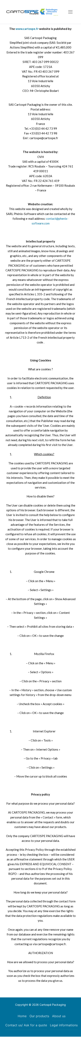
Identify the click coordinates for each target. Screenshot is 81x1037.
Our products (39, 1016)
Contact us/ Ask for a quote (26, 1025)
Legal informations (64, 1025)
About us (58, 1016)
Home (22, 1016)
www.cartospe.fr (27, 28)
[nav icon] (70, 12)
